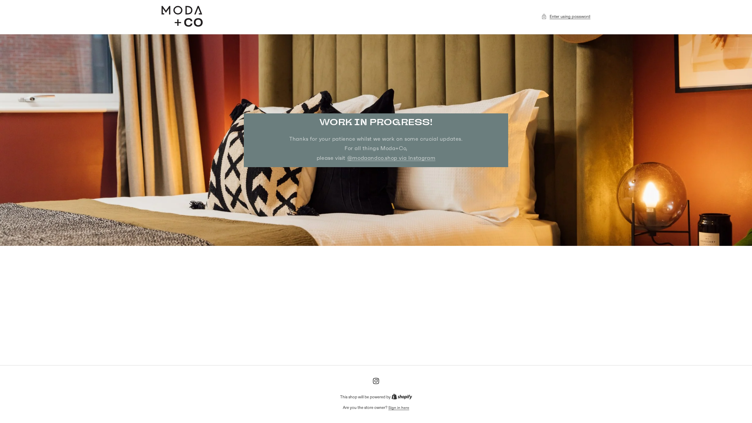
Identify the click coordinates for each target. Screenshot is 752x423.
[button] (565, 16)
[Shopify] (402, 397)
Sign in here (398, 407)
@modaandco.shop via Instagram (391, 158)
